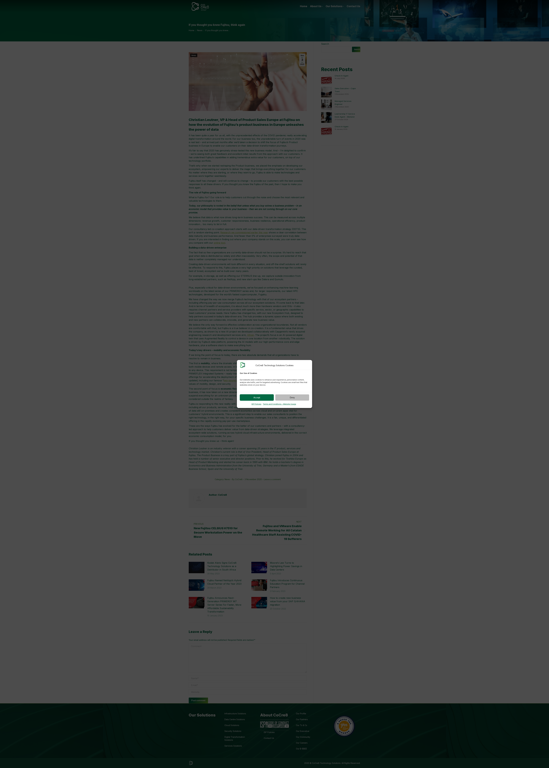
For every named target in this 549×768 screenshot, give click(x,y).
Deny (292, 397)
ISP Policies (256, 404)
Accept (256, 397)
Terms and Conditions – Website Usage (279, 404)
